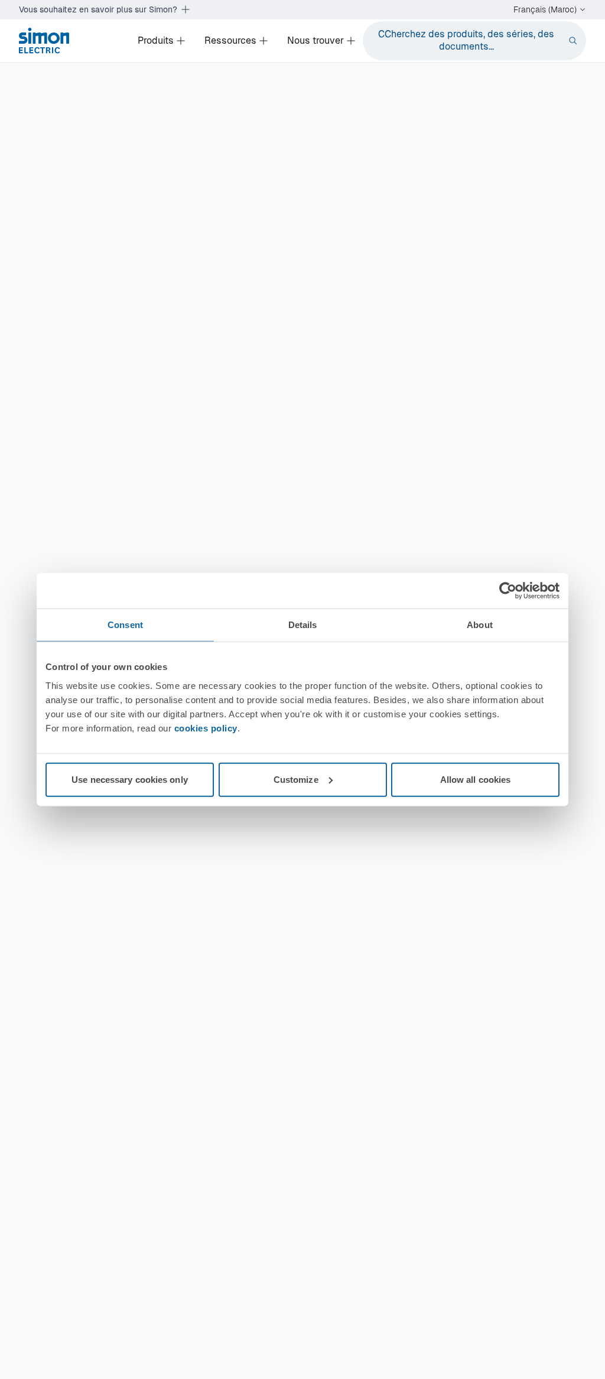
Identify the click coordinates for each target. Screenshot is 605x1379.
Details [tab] (302, 625)
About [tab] (480, 625)
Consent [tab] (125, 625)
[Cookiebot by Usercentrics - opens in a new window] (508, 591)
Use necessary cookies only (129, 779)
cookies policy (206, 728)
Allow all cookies (475, 779)
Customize (296, 779)
